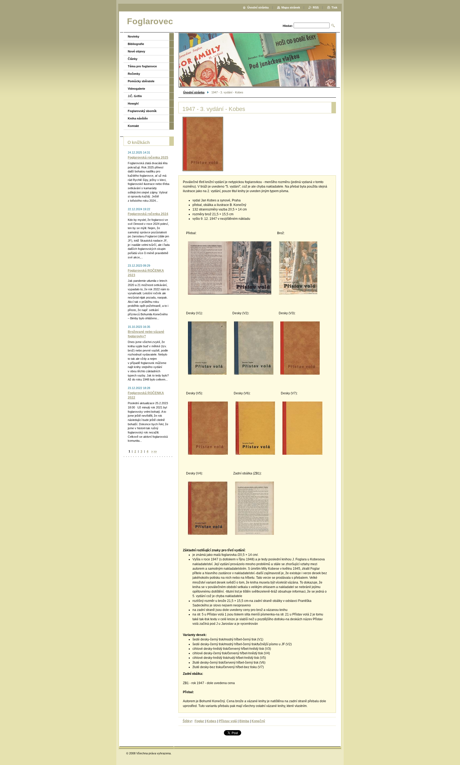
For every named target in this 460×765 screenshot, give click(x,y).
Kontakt (133, 125)
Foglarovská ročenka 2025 (148, 157)
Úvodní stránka (193, 92)
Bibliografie (136, 44)
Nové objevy (136, 51)
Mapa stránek (290, 7)
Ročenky (134, 73)
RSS (316, 7)
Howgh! (133, 103)
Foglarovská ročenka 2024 (148, 214)
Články (132, 58)
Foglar (199, 721)
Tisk (334, 7)
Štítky (187, 721)
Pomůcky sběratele (141, 81)
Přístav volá (228, 721)
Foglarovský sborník (142, 111)
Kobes (211, 721)
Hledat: (288, 25)
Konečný (258, 721)
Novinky (133, 36)
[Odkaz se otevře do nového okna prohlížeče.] (203, 144)
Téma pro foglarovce (142, 66)
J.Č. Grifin (135, 96)
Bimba (244, 721)
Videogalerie (136, 88)
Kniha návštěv (138, 118)
